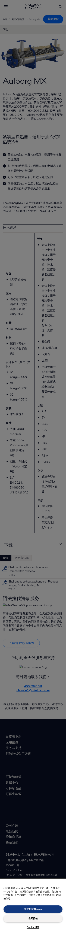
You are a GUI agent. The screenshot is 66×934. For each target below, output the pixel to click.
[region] (33, 906)
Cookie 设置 (33, 927)
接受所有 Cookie (33, 909)
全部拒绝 (33, 918)
